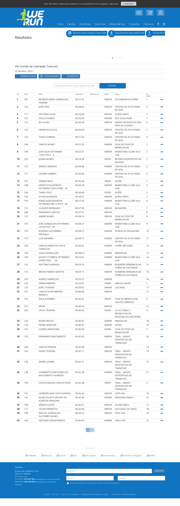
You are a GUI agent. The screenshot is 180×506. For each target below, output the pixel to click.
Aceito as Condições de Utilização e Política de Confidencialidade (95, 483)
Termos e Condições (70, 494)
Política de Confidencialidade (123, 494)
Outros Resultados (51, 76)
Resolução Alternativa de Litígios (95, 494)
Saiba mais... (114, 3)
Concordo (128, 3)
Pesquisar (112, 86)
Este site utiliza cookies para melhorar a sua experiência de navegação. (76, 3)
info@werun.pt (21, 476)
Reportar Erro (72, 76)
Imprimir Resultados (28, 76)
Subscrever (159, 471)
